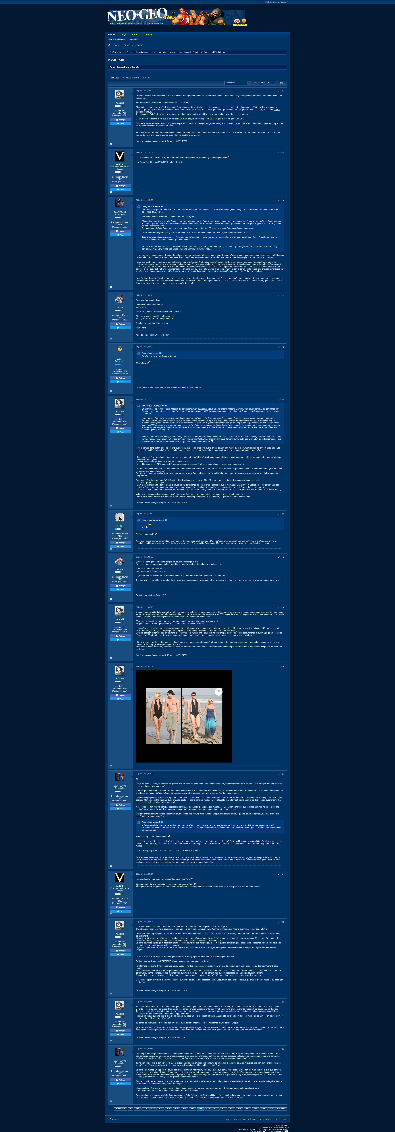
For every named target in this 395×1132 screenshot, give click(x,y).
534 (239, 1109)
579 (255, 1109)
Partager (121, 120)
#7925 (281, 347)
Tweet (121, 123)
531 (216, 1109)
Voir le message (162, 206)
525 (168, 1109)
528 (192, 1109)
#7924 (281, 295)
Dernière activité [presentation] (131, 78)
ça (174, 1081)
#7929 (281, 607)
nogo (120, 526)
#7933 (281, 922)
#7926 (281, 400)
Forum (116, 45)
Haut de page (281, 1119)
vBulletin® (274, 1127)
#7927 (281, 514)
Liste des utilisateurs (117, 39)
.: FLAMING (138, 45)
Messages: (117, 115)
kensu (119, 307)
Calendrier (134, 39)
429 (137, 1109)
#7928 (281, 557)
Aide (228, 1119)
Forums (112, 34)
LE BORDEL (126, 45)
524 (160, 1109)
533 (231, 1109)
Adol (119, 359)
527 (184, 1109)
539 (247, 1109)
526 (176, 1109)
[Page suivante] (274, 82)
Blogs (123, 34)
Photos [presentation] (146, 78)
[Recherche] (249, 83)
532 (223, 1109)
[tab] (114, 78)
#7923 (281, 200)
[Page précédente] (272, 82)
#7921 (281, 91)
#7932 (281, 874)
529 (200, 1109)
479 (145, 1109)
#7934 (281, 1002)
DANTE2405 (120, 212)
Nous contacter (241, 1119)
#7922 (281, 153)
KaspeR (120, 103)
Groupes (148, 34)
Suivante (281, 1109)
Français (114, 1119)
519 (153, 1109)
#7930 (281, 667)
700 (271, 1109)
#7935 (281, 1049)
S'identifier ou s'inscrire (275, 2)
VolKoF (120, 164)
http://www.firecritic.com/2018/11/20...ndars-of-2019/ (159, 162)
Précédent (120, 1109)
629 (263, 1109)
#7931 (281, 774)
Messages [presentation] (114, 78)
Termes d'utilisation (261, 1119)
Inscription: (120, 111)
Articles (135, 34)
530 (208, 1109)
